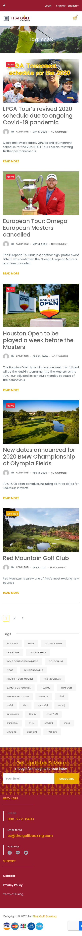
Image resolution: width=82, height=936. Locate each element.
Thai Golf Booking (44, 916)
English (72, 5)
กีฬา (25, 705)
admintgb (20, 131)
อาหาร (66, 723)
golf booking (53, 643)
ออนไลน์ (48, 723)
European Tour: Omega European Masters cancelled (35, 228)
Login (48, 5)
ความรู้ (61, 705)
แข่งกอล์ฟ (32, 731)
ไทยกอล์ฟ (52, 731)
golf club (13, 652)
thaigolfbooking (18, 696)
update (43, 696)
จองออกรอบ (13, 714)
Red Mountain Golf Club (36, 558)
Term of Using (13, 894)
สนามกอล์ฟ (12, 723)
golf (31, 643)
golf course (38, 652)
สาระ (31, 723)
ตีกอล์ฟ (32, 714)
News (10, 64)
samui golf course (19, 687)
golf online (56, 661)
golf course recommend (22, 661)
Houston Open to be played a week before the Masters (38, 340)
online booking (33, 670)
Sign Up (60, 5)
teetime (45, 687)
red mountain (52, 678)
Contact (9, 876)
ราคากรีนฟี (52, 714)
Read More (11, 161)
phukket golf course (20, 678)
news (10, 670)
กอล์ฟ (10, 705)
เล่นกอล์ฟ (12, 731)
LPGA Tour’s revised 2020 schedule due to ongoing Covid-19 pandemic (38, 115)
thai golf (66, 687)
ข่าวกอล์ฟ (43, 705)
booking (12, 643)
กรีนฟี (61, 696)
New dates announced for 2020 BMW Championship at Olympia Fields (39, 456)
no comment (59, 131)
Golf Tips (12, 514)
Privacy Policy (12, 885)
